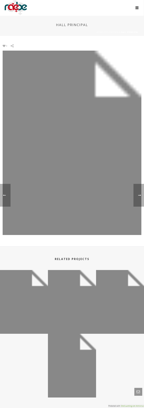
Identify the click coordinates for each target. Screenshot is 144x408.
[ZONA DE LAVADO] (72, 286)
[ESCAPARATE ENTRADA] (72, 350)
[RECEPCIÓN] (120, 286)
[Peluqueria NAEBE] (12, 8)
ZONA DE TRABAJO (23, 324)
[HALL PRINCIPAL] (72, 142)
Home (100, 32)
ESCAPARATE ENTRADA (72, 388)
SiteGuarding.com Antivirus (132, 406)
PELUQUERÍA (112, 32)
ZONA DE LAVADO (72, 324)
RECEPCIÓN (120, 324)
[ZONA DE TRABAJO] (24, 286)
